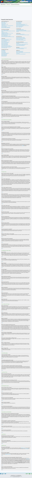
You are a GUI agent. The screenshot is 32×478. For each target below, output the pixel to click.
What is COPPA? (3, 22)
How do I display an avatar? (4, 35)
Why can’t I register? (3, 23)
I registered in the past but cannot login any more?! (7, 25)
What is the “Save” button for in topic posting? (6, 46)
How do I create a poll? (4, 41)
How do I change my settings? (4, 30)
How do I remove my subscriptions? (20, 45)
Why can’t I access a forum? (4, 43)
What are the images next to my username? (6, 34)
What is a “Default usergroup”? (19, 26)
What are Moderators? (18, 22)
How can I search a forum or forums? (20, 37)
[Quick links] (31, 4)
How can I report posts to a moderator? (6, 45)
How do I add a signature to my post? (5, 40)
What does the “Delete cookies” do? (5, 27)
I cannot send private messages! (20, 29)
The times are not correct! (4, 32)
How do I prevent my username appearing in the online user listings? (8, 31)
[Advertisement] (16, 11)
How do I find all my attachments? (20, 48)
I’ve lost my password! (4, 26)
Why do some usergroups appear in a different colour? (22, 25)
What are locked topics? (4, 55)
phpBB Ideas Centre (7, 454)
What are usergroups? (18, 23)
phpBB (23, 145)
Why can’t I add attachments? (4, 44)
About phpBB (26, 448)
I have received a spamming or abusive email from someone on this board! (23, 31)
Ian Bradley (16, 475)
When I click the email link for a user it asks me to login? (7, 36)
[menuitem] (29, 1)
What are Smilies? (3, 51)
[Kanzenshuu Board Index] (7, 1)
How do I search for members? (19, 39)
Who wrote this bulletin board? (19, 51)
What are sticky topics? (4, 54)
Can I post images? (3, 52)
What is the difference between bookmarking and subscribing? (22, 43)
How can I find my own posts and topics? (21, 40)
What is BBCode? (3, 50)
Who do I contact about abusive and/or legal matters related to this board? (23, 53)
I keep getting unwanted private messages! (21, 30)
